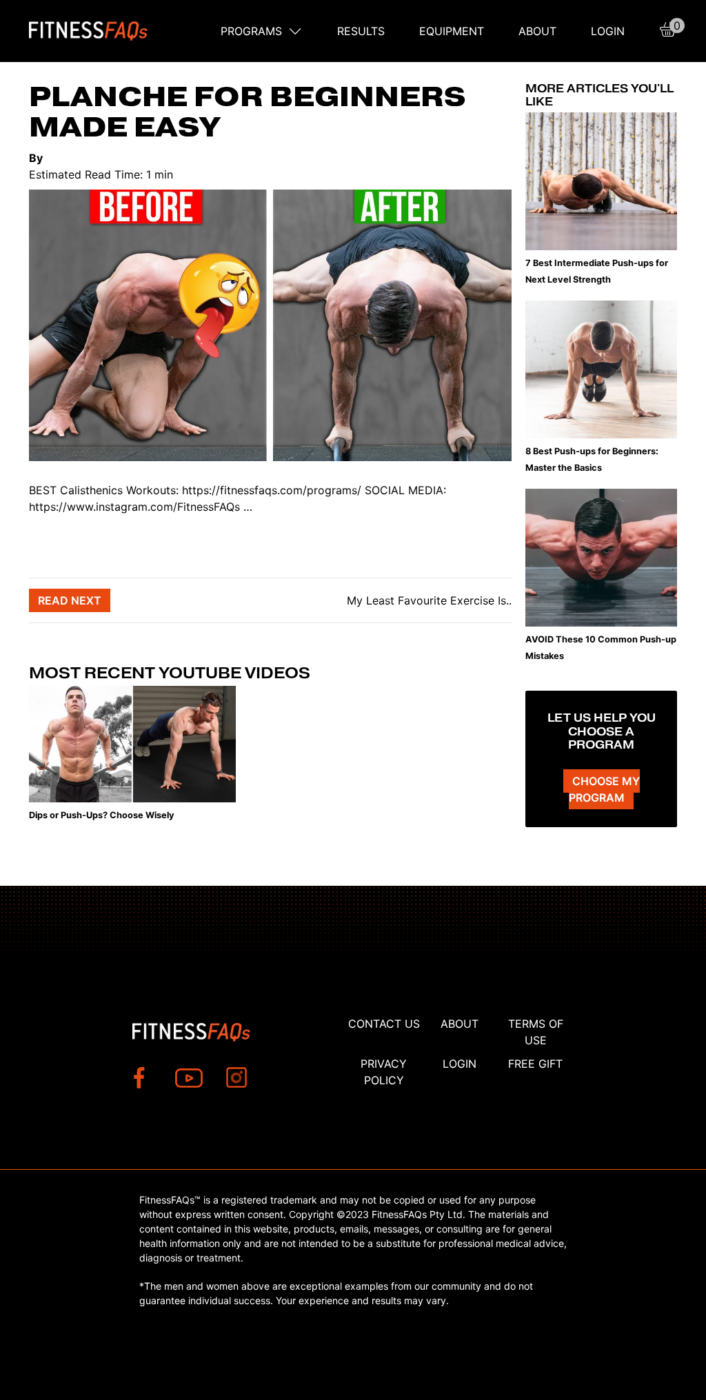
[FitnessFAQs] (88, 31)
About (537, 31)
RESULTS (361, 31)
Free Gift (535, 1064)
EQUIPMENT (451, 31)
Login (608, 31)
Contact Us (384, 1024)
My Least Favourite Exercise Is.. (427, 600)
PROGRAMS (251, 31)
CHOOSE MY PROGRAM (604, 789)
